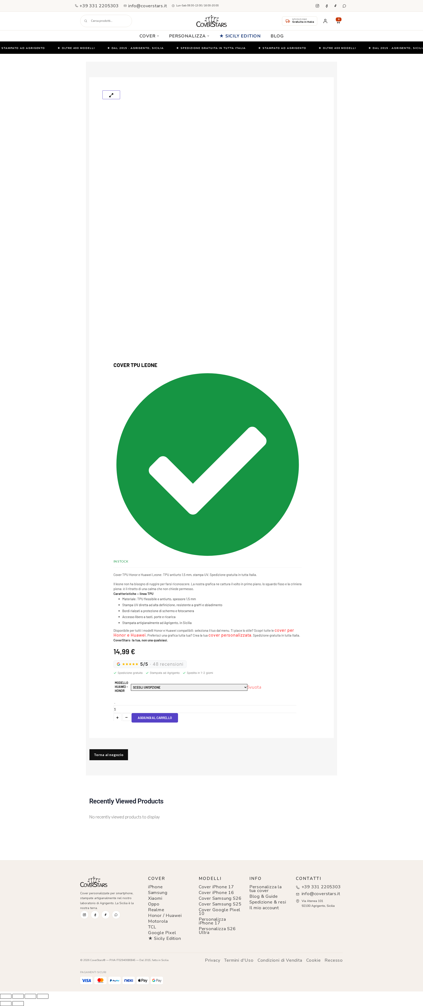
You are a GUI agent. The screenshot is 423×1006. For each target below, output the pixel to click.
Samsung (157, 892)
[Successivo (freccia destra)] (18, 1003)
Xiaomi (155, 898)
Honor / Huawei (165, 915)
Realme (156, 910)
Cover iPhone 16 (216, 892)
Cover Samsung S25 (220, 904)
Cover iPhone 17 (216, 887)
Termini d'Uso (238, 960)
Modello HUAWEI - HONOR (121, 687)
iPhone (155, 887)
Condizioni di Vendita (280, 960)
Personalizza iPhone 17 (212, 921)
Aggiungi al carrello (155, 718)
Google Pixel (162, 933)
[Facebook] (326, 5)
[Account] (325, 21)
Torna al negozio (109, 755)
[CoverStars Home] (211, 21)
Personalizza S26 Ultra (217, 930)
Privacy (212, 960)
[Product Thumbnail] (111, 94)
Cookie (313, 960)
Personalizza (187, 36)
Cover (147, 36)
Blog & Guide (263, 896)
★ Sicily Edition (240, 36)
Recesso (334, 960)
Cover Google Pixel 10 (219, 911)
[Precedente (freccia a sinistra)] (5, 1003)
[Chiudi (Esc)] (42, 996)
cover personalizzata (229, 634)
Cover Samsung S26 (220, 898)
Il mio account (264, 908)
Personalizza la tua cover (265, 888)
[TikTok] (335, 5)
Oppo (154, 904)
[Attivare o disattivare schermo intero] (18, 996)
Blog (277, 36)
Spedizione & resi (267, 902)
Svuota (254, 686)
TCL (152, 927)
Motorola (158, 921)
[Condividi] (30, 996)
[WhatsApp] (344, 5)
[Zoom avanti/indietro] (5, 996)
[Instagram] (317, 5)
